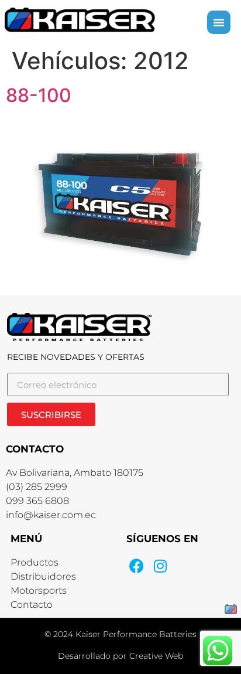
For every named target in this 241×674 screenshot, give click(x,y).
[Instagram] (160, 566)
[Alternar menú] (218, 22)
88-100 (38, 95)
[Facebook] (136, 566)
